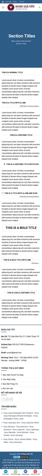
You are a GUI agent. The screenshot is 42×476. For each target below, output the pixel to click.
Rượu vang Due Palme (30, 423)
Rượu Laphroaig (32, 429)
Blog (14, 1)
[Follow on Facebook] (3, 399)
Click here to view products (29, 106)
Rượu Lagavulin (19, 429)
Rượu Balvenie (9, 427)
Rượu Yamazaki (17, 435)
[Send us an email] (11, 399)
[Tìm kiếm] (39, 7)
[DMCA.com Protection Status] (21, 457)
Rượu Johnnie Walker (23, 439)
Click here (35, 263)
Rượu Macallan (9, 432)
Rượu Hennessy (16, 442)
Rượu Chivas (8, 439)
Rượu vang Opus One (11, 423)
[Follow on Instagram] (7, 399)
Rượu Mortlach (22, 432)
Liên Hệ (21, 1)
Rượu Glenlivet (22, 427)
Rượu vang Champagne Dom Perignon (18, 413)
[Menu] (3, 7)
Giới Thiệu (8, 1)
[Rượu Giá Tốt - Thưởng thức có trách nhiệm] (21, 7)
